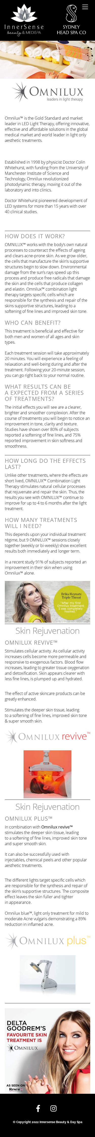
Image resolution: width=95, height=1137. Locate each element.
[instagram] (55, 1108)
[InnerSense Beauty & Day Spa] (45, 34)
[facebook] (39, 1108)
